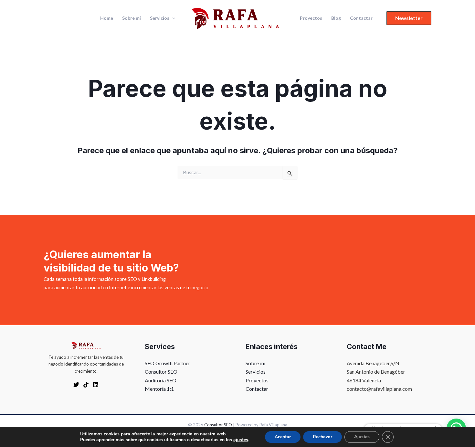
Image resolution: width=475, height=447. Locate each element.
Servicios (159, 18)
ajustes (240, 440)
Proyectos (311, 18)
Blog (336, 18)
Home (106, 18)
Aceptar (283, 437)
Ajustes (362, 437)
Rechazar (322, 437)
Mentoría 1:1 (159, 389)
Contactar (361, 18)
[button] (172, 18)
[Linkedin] (96, 385)
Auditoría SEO (160, 380)
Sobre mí (131, 18)
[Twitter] (76, 385)
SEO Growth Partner (167, 363)
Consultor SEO (161, 371)
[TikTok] (86, 385)
